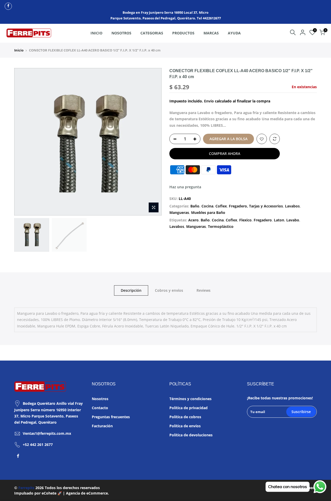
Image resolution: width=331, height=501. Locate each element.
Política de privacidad (188, 407)
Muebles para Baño (208, 212)
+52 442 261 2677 (38, 444)
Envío (209, 101)
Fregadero (263, 220)
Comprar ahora (224, 153)
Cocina (207, 206)
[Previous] (23, 141)
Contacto (100, 407)
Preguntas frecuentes (111, 416)
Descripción (131, 290)
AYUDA (234, 33)
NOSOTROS (121, 33)
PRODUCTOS (183, 33)
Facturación (102, 425)
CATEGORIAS (151, 33)
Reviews (203, 290)
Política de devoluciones (191, 434)
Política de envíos (185, 425)
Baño (194, 206)
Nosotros (100, 398)
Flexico (245, 220)
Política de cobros (185, 416)
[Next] (152, 141)
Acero (193, 220)
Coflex (221, 206)
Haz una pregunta (185, 186)
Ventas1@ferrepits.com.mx (47, 433)
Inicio (19, 50)
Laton (279, 220)
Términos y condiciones (190, 398)
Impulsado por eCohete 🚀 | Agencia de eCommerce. (61, 493)
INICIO (96, 33)
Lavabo (292, 220)
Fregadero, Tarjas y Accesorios (256, 206)
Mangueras (179, 212)
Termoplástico (221, 226)
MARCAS (211, 33)
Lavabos (292, 206)
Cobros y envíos (169, 290)
